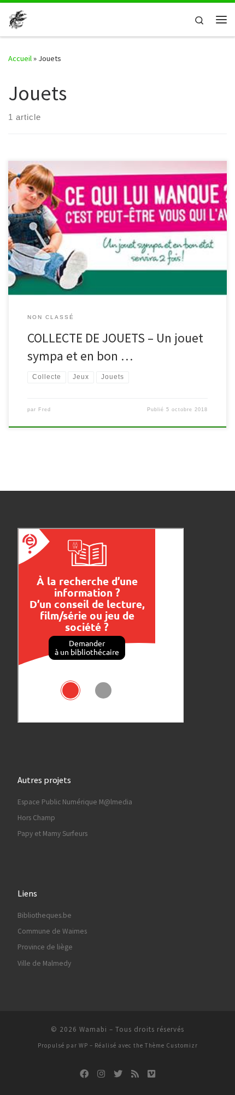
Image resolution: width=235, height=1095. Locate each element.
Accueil (20, 58)
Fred (44, 409)
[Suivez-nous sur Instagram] (101, 1074)
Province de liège (45, 947)
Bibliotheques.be (44, 915)
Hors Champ (36, 817)
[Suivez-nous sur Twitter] (118, 1074)
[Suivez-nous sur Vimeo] (151, 1074)
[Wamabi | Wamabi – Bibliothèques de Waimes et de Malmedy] (18, 18)
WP (83, 1045)
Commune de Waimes (52, 931)
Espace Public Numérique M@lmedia (74, 802)
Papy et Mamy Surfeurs (52, 833)
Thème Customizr (171, 1045)
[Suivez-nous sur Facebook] (84, 1074)
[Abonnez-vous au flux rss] (135, 1074)
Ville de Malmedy (44, 963)
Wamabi (93, 1029)
